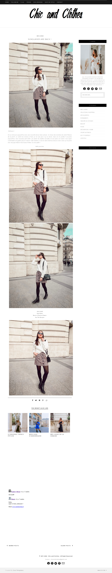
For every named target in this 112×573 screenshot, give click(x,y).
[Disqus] (40, 465)
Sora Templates (18, 570)
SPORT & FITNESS (85, 132)
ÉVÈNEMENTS (84, 118)
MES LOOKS (40, 36)
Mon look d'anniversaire (35, 435)
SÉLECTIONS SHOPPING (87, 112)
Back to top (102, 570)
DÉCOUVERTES (84, 115)
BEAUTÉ (82, 124)
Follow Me (14, 2)
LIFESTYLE (83, 138)
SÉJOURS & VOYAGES (86, 121)
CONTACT (60, 2)
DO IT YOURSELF (85, 135)
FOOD (82, 126)
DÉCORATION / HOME (86, 129)
